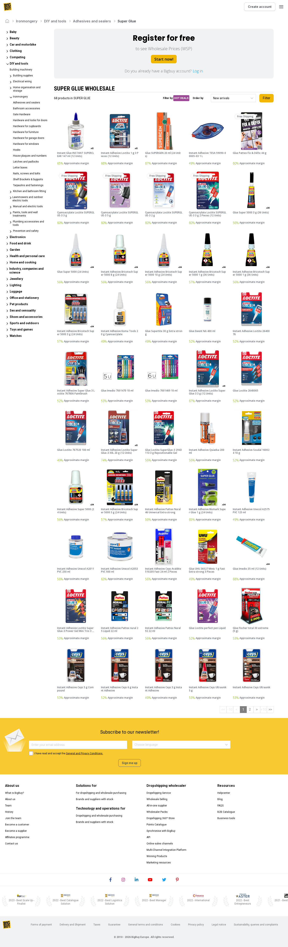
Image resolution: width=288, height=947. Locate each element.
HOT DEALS (181, 98)
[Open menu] (281, 7)
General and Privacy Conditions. (84, 753)
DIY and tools (55, 21)
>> (270, 709)
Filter (266, 98)
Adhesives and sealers (92, 21)
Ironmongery (26, 21)
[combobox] (213, 98)
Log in (198, 70)
